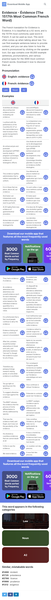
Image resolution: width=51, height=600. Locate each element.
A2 (24, 90)
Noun (15, 90)
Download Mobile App (18, 4)
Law (6, 90)
